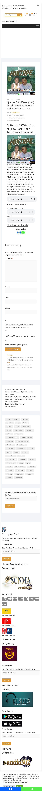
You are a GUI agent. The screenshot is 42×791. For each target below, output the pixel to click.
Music (17, 115)
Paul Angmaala (11, 459)
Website (8, 308)
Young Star (18, 477)
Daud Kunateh (19, 430)
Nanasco (20, 456)
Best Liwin (10, 423)
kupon (8, 452)
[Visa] (15, 599)
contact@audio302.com (11, 8)
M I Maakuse (10, 456)
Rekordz (9, 467)
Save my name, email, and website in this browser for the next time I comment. (19, 326)
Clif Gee (17, 118)
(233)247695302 (19, 6)
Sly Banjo (30, 470)
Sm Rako (9, 474)
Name (7, 287)
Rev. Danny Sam (20, 467)
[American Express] (4, 599)
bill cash (9, 426)
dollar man (18, 434)
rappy (28, 463)
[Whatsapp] (23, 232)
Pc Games (22, 459)
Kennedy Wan (21, 448)
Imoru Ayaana (21, 445)
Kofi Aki (31, 448)
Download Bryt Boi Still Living (15, 389)
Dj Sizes (23, 118)
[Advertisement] (21, 43)
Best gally (25, 419)
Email (7, 298)
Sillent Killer (20, 470)
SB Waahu (10, 470)
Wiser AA (29, 474)
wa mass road (8, 6)
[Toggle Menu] (37, 26)
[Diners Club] (26, 599)
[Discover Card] (31, 599)
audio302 (23, 8)
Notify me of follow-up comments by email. (20, 336)
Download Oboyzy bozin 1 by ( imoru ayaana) (20, 397)
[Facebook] (19, 232)
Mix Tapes (12, 115)
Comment (9, 258)
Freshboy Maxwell (12, 437)
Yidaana (9, 477)
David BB (29, 430)
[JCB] (4, 604)
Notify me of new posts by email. (16, 345)
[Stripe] (36, 599)
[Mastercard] (9, 599)
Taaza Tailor (19, 474)
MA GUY (24, 452)
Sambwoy (31, 467)
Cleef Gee (12, 118)
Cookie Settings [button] (8, 786)
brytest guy (26, 426)
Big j (18, 423)
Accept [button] (19, 786)
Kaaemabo (10, 448)
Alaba (8, 419)
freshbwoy (10, 441)
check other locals (17, 225)
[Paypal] (20, 599)
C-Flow (9, 430)
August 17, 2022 (14, 99)
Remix (21, 115)
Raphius (20, 463)
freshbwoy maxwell (22, 441)
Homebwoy (10, 445)
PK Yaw (32, 459)
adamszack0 (15, 112)
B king (17, 426)
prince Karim (10, 463)
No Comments (14, 121)
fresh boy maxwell (26, 437)
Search (19, 14)
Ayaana (16, 419)
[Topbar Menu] (38, 6)
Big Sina (25, 423)
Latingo (16, 452)
